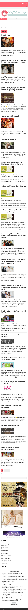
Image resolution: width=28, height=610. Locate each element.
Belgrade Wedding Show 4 (10, 425)
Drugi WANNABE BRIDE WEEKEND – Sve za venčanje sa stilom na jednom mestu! (13, 287)
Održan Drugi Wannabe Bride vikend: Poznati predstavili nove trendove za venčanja (13, 235)
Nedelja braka (5, 35)
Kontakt (25, 8)
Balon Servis (4, 545)
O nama (13, 8)
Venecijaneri (4, 563)
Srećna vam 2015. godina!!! (10, 116)
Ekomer (3, 548)
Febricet (3, 552)
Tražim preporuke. (7, 584)
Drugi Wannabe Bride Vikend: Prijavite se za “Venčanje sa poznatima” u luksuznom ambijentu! (13, 261)
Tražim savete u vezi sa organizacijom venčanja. (14, 574)
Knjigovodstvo (4, 553)
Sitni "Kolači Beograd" (6, 560)
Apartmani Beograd (5, 544)
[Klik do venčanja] (14, 13)
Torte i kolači (4, 561)
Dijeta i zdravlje (4, 547)
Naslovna (9, 8)
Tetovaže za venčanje (8, 140)
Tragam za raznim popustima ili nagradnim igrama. (14, 589)
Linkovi (22, 8)
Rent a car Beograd (5, 558)
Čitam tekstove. (6, 582)
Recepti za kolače (5, 557)
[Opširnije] (11, 55)
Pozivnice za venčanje (6, 555)
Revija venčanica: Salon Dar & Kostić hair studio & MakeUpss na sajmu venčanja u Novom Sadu (13, 89)
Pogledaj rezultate (14, 604)
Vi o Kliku (18, 8)
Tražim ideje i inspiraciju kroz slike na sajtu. (12, 573)
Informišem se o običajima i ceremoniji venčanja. (14, 591)
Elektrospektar (4, 550)
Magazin (7, 27)
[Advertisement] (14, 23)
